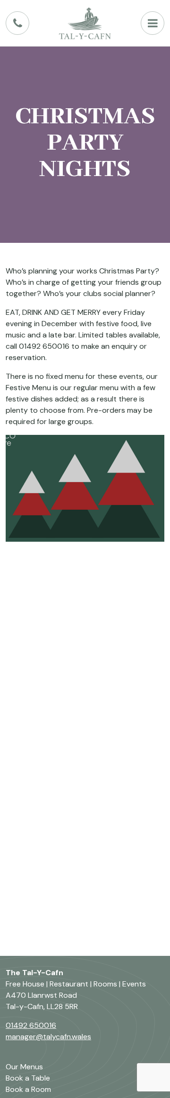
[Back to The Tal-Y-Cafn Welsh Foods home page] (85, 23)
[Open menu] (152, 23)
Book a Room (28, 1089)
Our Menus (24, 1067)
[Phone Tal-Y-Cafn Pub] (17, 23)
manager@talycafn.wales (48, 1037)
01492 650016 (31, 1025)
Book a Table (28, 1078)
